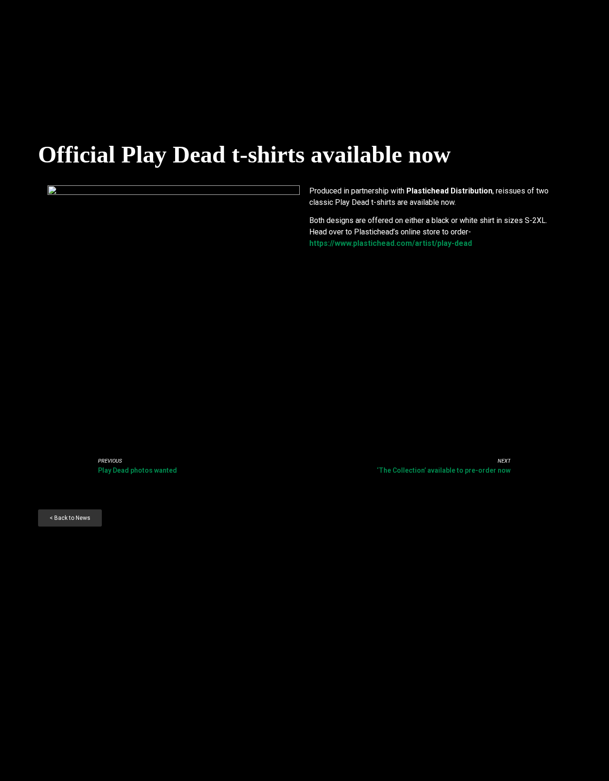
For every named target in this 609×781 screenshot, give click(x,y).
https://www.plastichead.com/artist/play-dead (390, 243)
